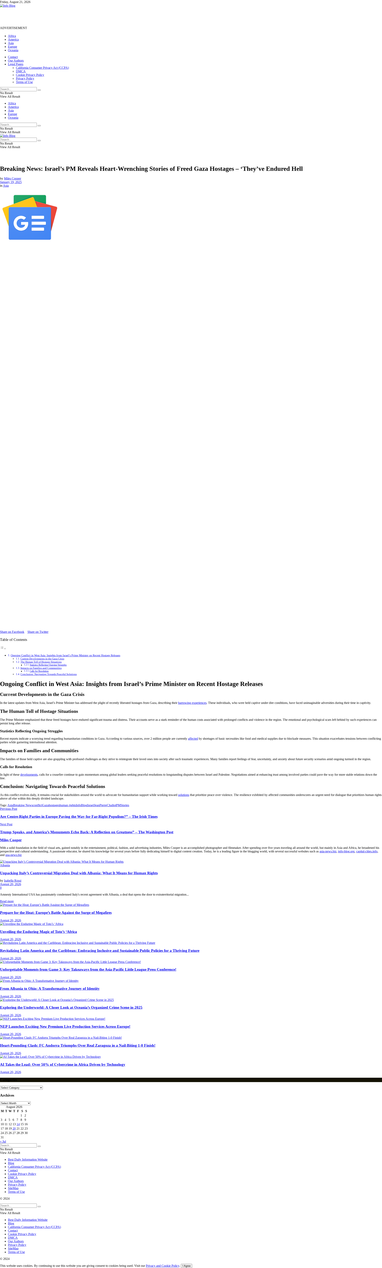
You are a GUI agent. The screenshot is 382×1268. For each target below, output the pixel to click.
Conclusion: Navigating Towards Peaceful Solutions (48, 674)
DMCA (21, 71)
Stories (125, 805)
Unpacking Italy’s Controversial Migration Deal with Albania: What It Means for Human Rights (79, 873)
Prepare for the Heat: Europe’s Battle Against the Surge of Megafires (56, 912)
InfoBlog (81, 805)
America (13, 39)
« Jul (3, 1141)
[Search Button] (39, 90)
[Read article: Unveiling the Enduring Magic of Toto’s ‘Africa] (191, 924)
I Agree (186, 1265)
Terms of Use (24, 82)
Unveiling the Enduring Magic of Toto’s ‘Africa (38, 932)
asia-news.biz (328, 851)
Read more (7, 901)
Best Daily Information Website (28, 1159)
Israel (90, 805)
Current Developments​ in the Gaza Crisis (42, 658)
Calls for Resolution (39, 671)
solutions (183, 795)
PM (118, 805)
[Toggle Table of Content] (3, 648)
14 (18, 1124)
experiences (199, 702)
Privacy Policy (25, 78)
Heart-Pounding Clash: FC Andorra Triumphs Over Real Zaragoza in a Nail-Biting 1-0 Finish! (77, 1045)
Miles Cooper (12, 178)
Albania (5, 865)
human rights (67, 805)
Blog (11, 1163)
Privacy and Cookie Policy (162, 1265)
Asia (11, 43)
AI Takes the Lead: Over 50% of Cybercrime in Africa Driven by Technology (62, 1064)
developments (29, 774)
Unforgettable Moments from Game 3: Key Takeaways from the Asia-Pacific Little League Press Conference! (88, 969)
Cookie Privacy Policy (30, 75)
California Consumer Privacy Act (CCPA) (42, 67)
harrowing (185, 702)
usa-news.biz (13, 855)
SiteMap (13, 1188)
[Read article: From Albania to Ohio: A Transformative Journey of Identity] (191, 981)
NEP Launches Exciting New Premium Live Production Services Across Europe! (65, 1026)
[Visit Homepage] (7, 5)
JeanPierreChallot (105, 805)
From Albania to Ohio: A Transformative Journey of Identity (50, 988)
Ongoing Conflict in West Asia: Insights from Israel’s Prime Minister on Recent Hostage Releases (65, 655)
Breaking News (23, 805)
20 (14, 1128)
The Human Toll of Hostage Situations (41, 661)
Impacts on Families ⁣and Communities (41, 668)
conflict (37, 805)
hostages (54, 805)
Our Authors (16, 60)
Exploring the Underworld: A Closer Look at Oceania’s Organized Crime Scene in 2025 (71, 1007)
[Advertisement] (72, 16)
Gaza (45, 805)
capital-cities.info (366, 851)
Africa (12, 36)
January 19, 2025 (11, 182)
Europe (12, 46)
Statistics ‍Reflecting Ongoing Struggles (48, 665)
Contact (13, 57)
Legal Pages (15, 64)
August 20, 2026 (10, 884)
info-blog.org (346, 851)
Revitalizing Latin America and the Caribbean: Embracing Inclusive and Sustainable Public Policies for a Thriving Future (99, 950)
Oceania (13, 50)
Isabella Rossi (12, 880)
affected (193, 738)
